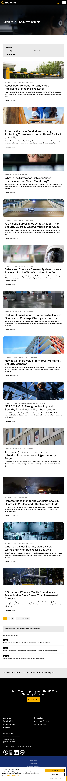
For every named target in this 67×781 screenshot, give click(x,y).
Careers (6, 727)
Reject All (55, 774)
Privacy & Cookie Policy (12, 775)
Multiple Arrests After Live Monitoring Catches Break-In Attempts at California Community (30, 650)
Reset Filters (10, 54)
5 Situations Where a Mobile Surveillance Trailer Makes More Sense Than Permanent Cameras (31, 595)
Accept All (55, 770)
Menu (64, 2)
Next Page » (25, 619)
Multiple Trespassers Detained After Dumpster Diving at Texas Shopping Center (26, 642)
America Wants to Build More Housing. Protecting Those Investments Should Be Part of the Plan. (33, 134)
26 (18, 618)
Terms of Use (33, 760)
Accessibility (33, 763)
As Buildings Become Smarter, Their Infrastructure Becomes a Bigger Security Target (30, 455)
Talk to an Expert (33, 699)
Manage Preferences (55, 778)
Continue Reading (10, 100)
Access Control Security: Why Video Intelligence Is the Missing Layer (23, 658)
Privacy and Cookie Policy (33, 766)
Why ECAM (8, 721)
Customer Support (42, 721)
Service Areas (9, 724)
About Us (7, 718)
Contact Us (38, 718)
